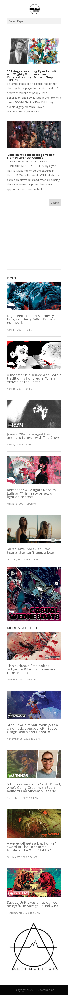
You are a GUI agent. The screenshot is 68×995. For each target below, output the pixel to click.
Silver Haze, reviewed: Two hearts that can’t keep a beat (31, 551)
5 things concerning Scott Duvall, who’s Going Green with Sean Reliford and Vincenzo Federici (34, 787)
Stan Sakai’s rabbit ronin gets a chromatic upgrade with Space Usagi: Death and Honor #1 (32, 728)
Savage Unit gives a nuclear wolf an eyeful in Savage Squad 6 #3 (33, 904)
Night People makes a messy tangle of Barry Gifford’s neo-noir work (31, 319)
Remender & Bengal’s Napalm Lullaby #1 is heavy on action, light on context (31, 493)
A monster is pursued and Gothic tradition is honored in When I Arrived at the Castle (34, 378)
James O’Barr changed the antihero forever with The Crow (33, 436)
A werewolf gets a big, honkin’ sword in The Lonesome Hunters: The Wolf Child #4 (31, 847)
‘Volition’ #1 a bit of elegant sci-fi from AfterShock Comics (31, 156)
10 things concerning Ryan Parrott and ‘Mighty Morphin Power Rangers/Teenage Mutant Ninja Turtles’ (32, 75)
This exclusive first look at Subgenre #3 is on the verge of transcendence (32, 669)
